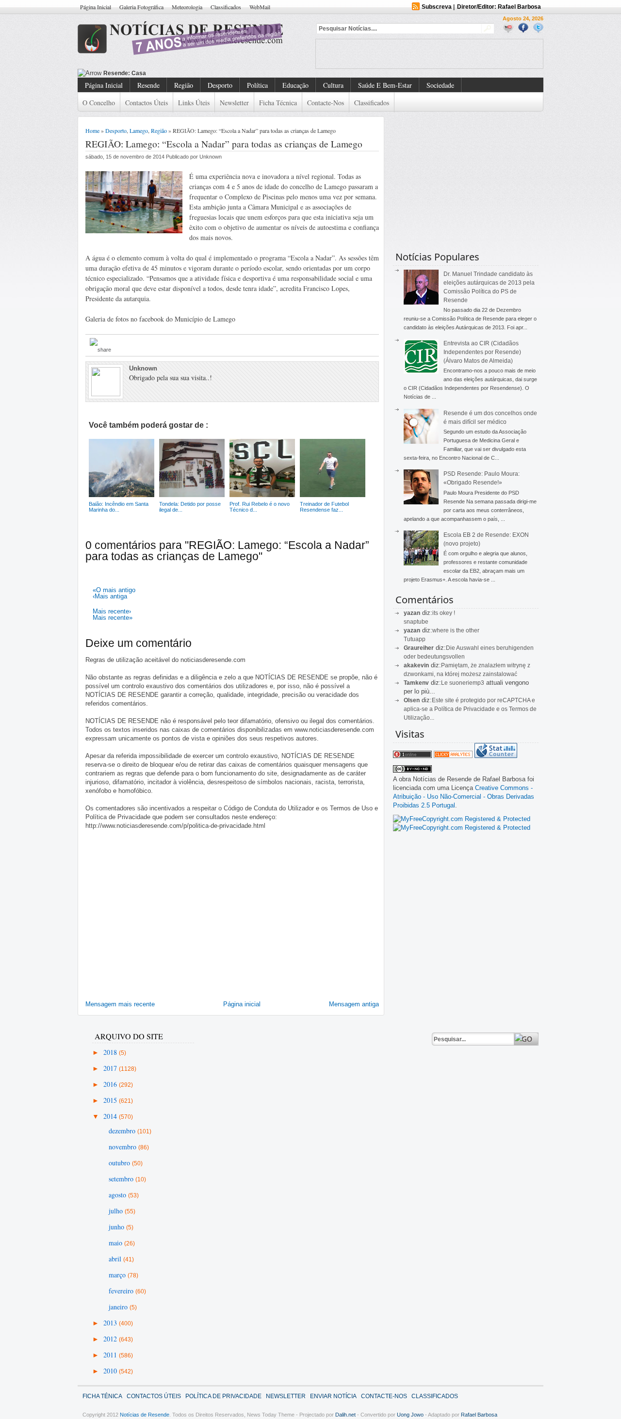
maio (116, 1242)
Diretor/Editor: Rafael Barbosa (499, 6)
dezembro (123, 1130)
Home (92, 130)
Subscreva (437, 6)
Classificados (226, 7)
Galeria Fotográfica (141, 7)
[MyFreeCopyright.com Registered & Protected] (461, 818)
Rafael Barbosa (479, 1415)
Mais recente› (112, 611)
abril (116, 1258)
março (118, 1274)
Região (183, 85)
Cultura (333, 85)
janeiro (119, 1306)
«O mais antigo (114, 590)
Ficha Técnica (278, 102)
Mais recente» (112, 617)
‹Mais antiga (110, 596)
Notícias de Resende (144, 1415)
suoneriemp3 (466, 682)
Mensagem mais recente (120, 1004)
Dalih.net (345, 1415)
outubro (120, 1162)
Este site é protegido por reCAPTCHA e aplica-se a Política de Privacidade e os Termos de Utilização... (470, 709)
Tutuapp (414, 639)
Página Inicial (95, 7)
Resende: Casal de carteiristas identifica (160, 73)
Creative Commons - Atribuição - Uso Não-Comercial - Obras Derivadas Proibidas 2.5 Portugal (463, 796)
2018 (111, 1052)
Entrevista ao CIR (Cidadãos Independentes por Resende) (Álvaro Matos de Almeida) (482, 352)
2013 (111, 1322)
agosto (118, 1194)
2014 (111, 1116)
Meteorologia (187, 7)
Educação (295, 85)
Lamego (139, 130)
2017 (111, 1068)
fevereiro (122, 1290)
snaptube (416, 621)
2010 (111, 1370)
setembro (122, 1178)
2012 (111, 1338)
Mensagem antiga (354, 1004)
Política (257, 85)
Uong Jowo (410, 1415)
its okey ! (443, 613)
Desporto (220, 85)
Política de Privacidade (223, 1396)
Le (445, 682)
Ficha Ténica (102, 1396)
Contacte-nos (325, 102)
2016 (111, 1084)
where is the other (455, 630)
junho (117, 1226)
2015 (111, 1100)
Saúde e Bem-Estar (385, 85)
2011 (111, 1354)
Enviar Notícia (333, 1396)
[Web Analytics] (453, 755)
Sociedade (440, 85)
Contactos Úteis (146, 102)
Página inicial (242, 1004)
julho (117, 1210)
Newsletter (234, 102)
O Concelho (98, 102)
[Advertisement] (429, 53)
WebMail (259, 7)
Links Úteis (194, 102)
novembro (123, 1146)
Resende (148, 85)
